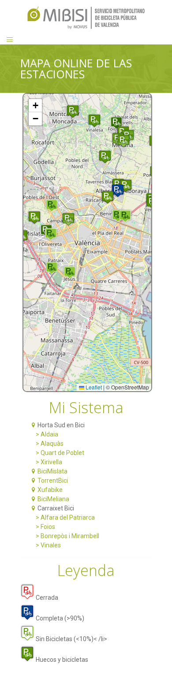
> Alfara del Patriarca (62, 517)
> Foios (42, 526)
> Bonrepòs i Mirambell (64, 535)
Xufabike (50, 489)
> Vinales (45, 545)
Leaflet (93, 387)
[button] (34, 217)
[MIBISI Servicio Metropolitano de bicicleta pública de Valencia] (86, 17)
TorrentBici (52, 480)
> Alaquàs (46, 443)
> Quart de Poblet (56, 452)
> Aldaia (43, 434)
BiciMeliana (53, 499)
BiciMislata (52, 471)
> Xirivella (45, 462)
